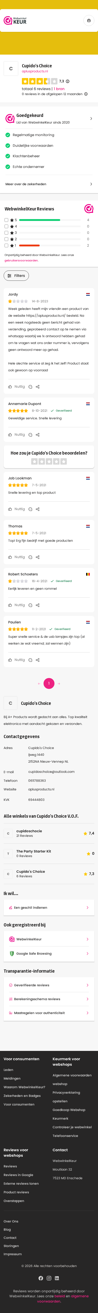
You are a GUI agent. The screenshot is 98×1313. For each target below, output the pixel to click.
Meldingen (12, 1078)
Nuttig (19, 386)
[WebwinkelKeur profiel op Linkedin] (57, 1277)
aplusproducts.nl (35, 71)
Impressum (13, 1254)
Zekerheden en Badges (22, 1095)
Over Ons (11, 1221)
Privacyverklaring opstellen (66, 1096)
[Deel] (37, 386)
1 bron (59, 89)
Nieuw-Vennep (52, 761)
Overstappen (14, 1201)
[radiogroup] (39, 81)
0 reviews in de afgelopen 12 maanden (52, 94)
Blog (7, 1229)
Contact (10, 1237)
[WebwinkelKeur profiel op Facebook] (41, 1277)
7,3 (64, 81)
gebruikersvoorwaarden (21, 260)
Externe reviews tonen (21, 1183)
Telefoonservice (65, 1135)
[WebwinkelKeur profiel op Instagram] (49, 1277)
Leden (8, 1070)
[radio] (25, 81)
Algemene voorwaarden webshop (72, 1079)
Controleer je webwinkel (72, 1127)
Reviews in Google (18, 1175)
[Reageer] (30, 386)
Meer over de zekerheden (25, 184)
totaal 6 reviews (36, 88)
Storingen (11, 1246)
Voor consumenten (19, 1104)
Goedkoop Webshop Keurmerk (69, 1114)
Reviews (10, 1166)
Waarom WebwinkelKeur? (24, 1087)
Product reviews (16, 1192)
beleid (59, 1296)
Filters (19, 275)
